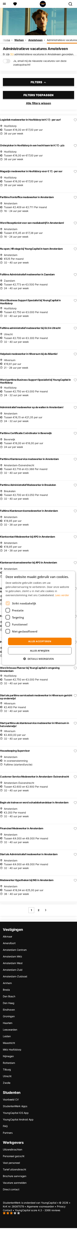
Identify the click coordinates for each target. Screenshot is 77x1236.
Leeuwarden (10, 1029)
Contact (7, 1210)
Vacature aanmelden (15, 1182)
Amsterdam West (13, 963)
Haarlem (7, 1022)
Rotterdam (9, 1062)
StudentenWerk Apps (15, 1106)
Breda (6, 989)
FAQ (5, 1126)
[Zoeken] (71, 4)
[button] (38, 659)
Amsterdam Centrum (15, 949)
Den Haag (8, 1003)
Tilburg (7, 1069)
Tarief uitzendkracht (14, 1169)
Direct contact (11, 1189)
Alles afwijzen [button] (40, 650)
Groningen (9, 1016)
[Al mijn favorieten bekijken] (15, 4)
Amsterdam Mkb (12, 956)
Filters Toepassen (38, 95)
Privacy (61, 1206)
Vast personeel (11, 1162)
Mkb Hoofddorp (12, 1049)
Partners (8, 1132)
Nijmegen (8, 1056)
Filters (37, 82)
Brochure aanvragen (14, 1176)
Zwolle (6, 1082)
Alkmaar (7, 936)
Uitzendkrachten (12, 1149)
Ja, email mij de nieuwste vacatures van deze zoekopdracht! (39, 62)
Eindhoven (9, 1009)
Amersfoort (9, 943)
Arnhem (7, 983)
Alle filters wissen (38, 103)
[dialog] (38, 618)
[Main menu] (4, 4)
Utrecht (7, 1076)
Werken (19, 40)
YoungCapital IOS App (16, 1112)
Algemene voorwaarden (40, 1206)
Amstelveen (35, 40)
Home (6, 40)
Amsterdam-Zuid (12, 969)
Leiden (7, 1036)
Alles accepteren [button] (39, 641)
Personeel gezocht (13, 1156)
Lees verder (62, 595)
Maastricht (9, 1042)
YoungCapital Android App (18, 1119)
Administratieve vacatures (62, 40)
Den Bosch (9, 996)
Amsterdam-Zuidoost (15, 976)
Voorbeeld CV (11, 1099)
